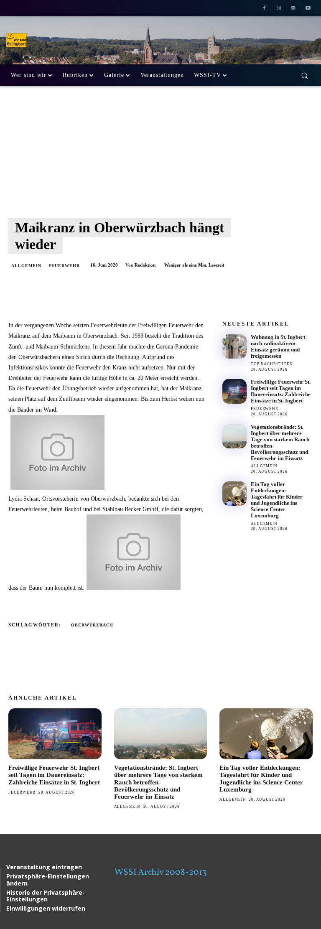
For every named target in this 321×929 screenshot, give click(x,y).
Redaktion (145, 264)
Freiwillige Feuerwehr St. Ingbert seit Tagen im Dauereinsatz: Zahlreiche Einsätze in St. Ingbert (281, 391)
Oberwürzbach (92, 625)
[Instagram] (279, 9)
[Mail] (293, 9)
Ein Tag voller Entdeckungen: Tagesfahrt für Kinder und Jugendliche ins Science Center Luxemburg (277, 500)
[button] (304, 75)
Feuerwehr (64, 265)
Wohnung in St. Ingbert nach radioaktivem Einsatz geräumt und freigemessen (278, 346)
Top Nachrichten (272, 364)
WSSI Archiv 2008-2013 (161, 872)
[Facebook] (264, 9)
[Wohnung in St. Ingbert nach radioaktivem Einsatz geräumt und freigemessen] (234, 346)
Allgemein (26, 265)
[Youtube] (308, 9)
